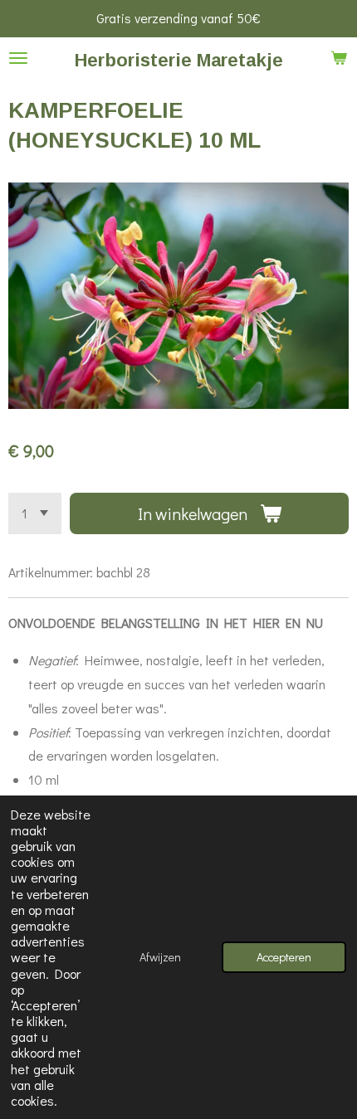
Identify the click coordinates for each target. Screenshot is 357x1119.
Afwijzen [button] (160, 957)
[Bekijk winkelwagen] (338, 58)
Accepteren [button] (284, 957)
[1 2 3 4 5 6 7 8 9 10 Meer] (34, 513)
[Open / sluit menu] (18, 58)
